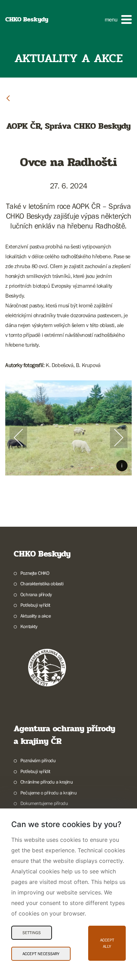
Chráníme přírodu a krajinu (46, 782)
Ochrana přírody (36, 594)
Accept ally (107, 943)
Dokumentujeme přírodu (44, 803)
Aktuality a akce (35, 616)
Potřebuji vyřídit (35, 605)
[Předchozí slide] (18, 437)
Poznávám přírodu (38, 760)
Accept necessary (40, 953)
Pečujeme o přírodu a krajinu (48, 792)
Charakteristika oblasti (42, 583)
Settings (31, 932)
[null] (8, 97)
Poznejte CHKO (35, 573)
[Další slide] (119, 437)
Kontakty (29, 626)
